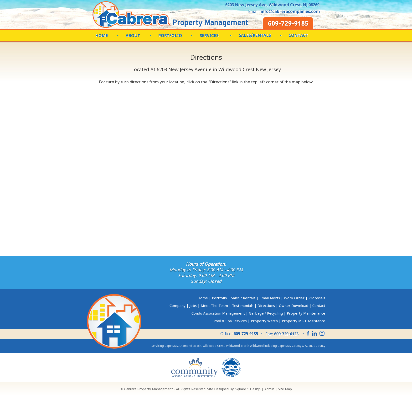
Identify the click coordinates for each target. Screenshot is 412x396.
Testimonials (242, 305)
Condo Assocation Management (218, 313)
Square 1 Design (248, 389)
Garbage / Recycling (266, 313)
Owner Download (293, 305)
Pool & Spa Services (230, 320)
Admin (269, 389)
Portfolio (219, 297)
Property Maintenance (306, 313)
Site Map (285, 389)
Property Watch (264, 320)
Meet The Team (214, 305)
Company (177, 305)
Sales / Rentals (243, 297)
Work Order (294, 297)
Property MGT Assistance (303, 320)
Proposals (317, 297)
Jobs (193, 305)
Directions (266, 305)
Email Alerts (269, 297)
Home (202, 297)
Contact (318, 305)
